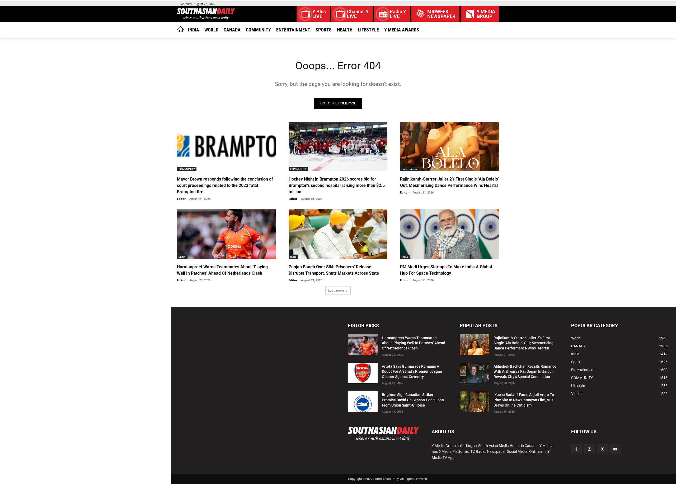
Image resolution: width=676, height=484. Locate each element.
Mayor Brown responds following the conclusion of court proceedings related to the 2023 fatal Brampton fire (225, 185)
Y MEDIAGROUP (486, 14)
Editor (181, 199)
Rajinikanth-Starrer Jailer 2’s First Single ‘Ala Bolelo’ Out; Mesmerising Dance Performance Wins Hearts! (523, 343)
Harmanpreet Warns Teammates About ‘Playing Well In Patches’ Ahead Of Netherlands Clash (413, 343)
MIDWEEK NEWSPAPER (441, 14)
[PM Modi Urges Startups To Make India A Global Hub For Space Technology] (449, 234)
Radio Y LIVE (398, 14)
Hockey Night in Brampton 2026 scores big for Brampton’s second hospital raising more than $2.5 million (337, 185)
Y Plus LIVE (319, 14)
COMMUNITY (187, 169)
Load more (336, 290)
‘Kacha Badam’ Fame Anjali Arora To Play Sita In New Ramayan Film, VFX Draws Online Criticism (524, 400)
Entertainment (411, 169)
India (293, 257)
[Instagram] (589, 449)
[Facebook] (576, 449)
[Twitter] (602, 449)
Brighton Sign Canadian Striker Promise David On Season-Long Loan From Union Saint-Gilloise (413, 400)
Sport (182, 257)
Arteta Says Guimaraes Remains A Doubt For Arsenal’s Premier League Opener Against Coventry (412, 371)
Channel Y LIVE (358, 14)
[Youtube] (615, 449)
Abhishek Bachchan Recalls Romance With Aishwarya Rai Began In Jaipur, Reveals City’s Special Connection (525, 371)
